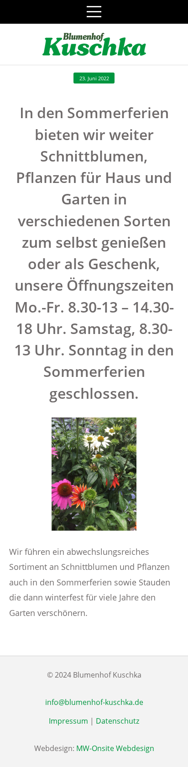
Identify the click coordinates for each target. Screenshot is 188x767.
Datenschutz (117, 721)
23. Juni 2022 (94, 78)
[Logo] (94, 44)
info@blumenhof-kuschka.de (94, 702)
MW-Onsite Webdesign (115, 748)
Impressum (68, 721)
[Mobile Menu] (94, 12)
